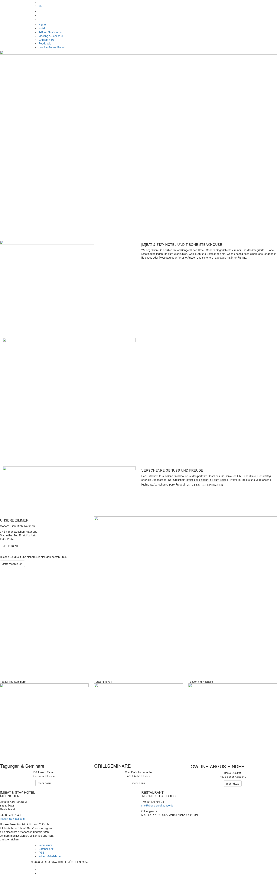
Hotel (42, 28)
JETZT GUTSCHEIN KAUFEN (205, 485)
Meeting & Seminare (51, 36)
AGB (41, 852)
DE (40, 2)
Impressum (45, 845)
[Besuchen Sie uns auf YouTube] (40, 873)
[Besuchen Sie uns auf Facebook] (40, 15)
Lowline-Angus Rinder (52, 47)
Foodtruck (45, 43)
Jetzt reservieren (12, 564)
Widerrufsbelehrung (50, 856)
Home (42, 24)
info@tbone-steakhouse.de (157, 805)
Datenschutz (46, 849)
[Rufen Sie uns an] (40, 19)
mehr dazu (44, 783)
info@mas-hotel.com (12, 818)
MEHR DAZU (10, 546)
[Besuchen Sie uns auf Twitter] (40, 869)
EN (40, 6)
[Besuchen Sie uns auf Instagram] (40, 11)
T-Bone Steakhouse (50, 32)
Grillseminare (46, 39)
